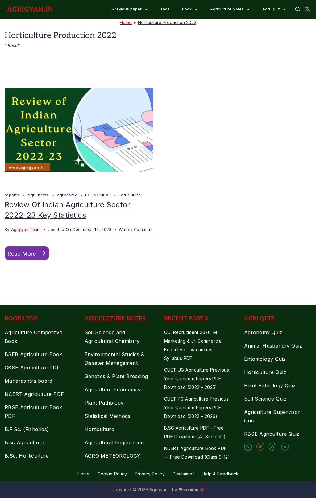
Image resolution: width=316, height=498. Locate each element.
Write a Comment (136, 230)
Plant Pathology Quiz (270, 385)
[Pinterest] (260, 447)
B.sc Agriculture (24, 442)
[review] (79, 184)
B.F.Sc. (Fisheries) (27, 429)
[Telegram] (285, 447)
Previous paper (127, 8)
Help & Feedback (220, 473)
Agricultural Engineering (114, 442)
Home (83, 473)
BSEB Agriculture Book (33, 354)
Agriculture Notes (227, 8)
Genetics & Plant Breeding (116, 376)
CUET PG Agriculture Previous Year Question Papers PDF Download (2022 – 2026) (196, 407)
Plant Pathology (104, 403)
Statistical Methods (108, 416)
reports (12, 195)
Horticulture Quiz (265, 372)
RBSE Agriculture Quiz (272, 434)
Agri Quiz (271, 8)
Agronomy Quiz (263, 332)
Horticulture (129, 195)
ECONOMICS (98, 195)
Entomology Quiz (265, 359)
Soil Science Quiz (265, 399)
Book (187, 8)
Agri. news (38, 195)
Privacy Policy (150, 473)
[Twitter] (248, 447)
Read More (21, 253)
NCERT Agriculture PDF (34, 394)
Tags (165, 8)
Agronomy (67, 195)
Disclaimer (183, 473)
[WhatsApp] (272, 447)
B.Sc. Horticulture (27, 456)
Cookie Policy (112, 473)
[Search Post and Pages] (297, 9)
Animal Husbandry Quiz (273, 346)
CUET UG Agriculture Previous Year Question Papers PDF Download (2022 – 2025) (196, 378)
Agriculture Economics (112, 389)
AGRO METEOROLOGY (113, 456)
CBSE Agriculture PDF (32, 367)
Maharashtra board (28, 381)
